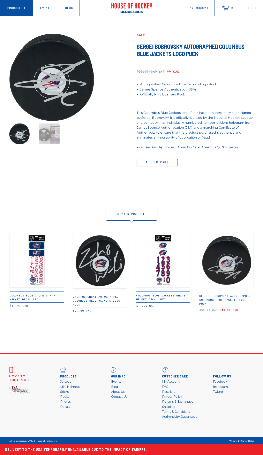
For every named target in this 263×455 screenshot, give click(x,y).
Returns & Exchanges (177, 401)
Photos (65, 401)
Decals (65, 407)
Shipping (168, 407)
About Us (118, 392)
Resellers (168, 392)
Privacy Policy (172, 397)
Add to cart (157, 162)
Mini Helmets (70, 387)
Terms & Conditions (176, 412)
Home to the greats (19, 378)
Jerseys (65, 381)
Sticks (64, 392)
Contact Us (119, 397)
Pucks (64, 397)
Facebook (220, 381)
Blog (69, 8)
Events (46, 8)
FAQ (165, 387)
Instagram (220, 387)
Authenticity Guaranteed (179, 417)
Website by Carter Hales (241, 441)
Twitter (218, 392)
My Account (199, 8)
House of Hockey (131, 8)
